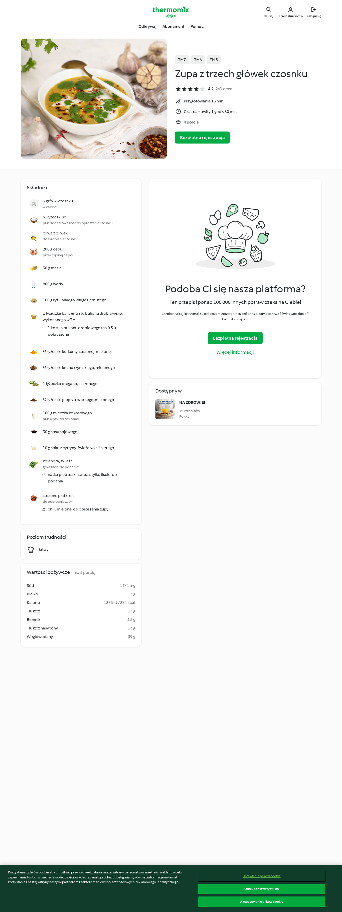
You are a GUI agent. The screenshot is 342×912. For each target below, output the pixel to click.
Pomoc (197, 26)
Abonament (173, 26)
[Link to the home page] (171, 12)
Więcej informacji (235, 352)
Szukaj (268, 16)
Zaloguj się (314, 16)
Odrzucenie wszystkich (261, 889)
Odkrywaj (147, 26)
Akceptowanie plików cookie (261, 901)
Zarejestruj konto (290, 16)
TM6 (198, 59)
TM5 (214, 59)
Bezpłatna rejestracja (202, 137)
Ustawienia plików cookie (261, 876)
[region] (171, 888)
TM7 (182, 59)
